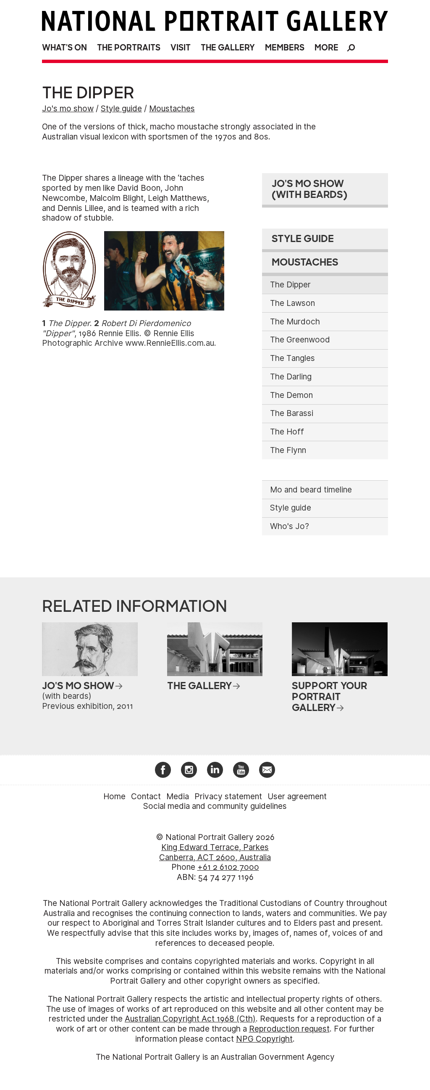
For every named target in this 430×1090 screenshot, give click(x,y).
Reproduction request (289, 1029)
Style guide (121, 108)
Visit (180, 47)
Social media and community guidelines (215, 806)
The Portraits (128, 47)
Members (284, 47)
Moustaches (172, 108)
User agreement (297, 796)
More (326, 47)
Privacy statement (228, 796)
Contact (146, 796)
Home (114, 796)
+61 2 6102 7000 (228, 867)
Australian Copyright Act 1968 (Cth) (190, 1019)
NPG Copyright (264, 1039)
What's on (64, 47)
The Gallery (228, 47)
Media (177, 796)
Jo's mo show (68, 108)
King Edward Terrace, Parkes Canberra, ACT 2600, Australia (215, 852)
